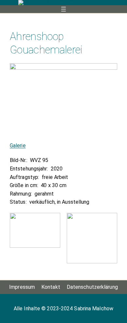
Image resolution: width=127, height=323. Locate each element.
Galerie (18, 145)
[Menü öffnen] (63, 9)
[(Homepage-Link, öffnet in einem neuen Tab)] (63, 2)
